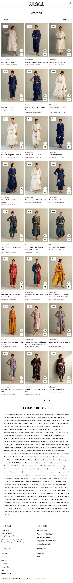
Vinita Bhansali (49, 508)
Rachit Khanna (42, 475)
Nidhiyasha (7, 466)
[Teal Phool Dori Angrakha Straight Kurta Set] (36, 225)
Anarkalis (4, 564)
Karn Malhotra (21, 451)
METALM (17, 460)
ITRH (66, 441)
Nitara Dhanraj (54, 466)
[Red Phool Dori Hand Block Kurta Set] (36, 273)
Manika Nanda (29, 457)
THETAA (19, 505)
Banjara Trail (33, 423)
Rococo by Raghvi (48, 481)
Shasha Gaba (30, 490)
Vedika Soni (34, 508)
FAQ (38, 557)
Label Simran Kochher (32, 454)
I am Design (35, 441)
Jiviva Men (53, 448)
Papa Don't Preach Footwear (13, 472)
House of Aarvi (32, 438)
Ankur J (60, 417)
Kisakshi (49, 451)
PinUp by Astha (59, 472)
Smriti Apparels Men (31, 496)
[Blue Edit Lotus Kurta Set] (60, 40)
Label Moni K (12, 454)
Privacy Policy (42, 531)
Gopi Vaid (60, 435)
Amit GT (35, 417)
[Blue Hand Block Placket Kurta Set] (12, 367)
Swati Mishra (17, 502)
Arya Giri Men (44, 420)
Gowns (4, 557)
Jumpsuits (5, 567)
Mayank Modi (51, 457)
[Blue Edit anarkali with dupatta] (36, 178)
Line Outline (61, 454)
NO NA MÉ (35, 469)
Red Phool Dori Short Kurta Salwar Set (10, 296)
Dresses (4, 553)
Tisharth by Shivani (45, 505)
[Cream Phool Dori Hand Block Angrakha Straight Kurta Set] (36, 320)
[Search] (65, 4)
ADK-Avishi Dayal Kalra (47, 414)
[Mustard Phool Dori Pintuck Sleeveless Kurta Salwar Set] (60, 273)
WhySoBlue (65, 511)
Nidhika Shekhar (57, 463)
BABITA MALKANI (23, 423)
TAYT (53, 502)
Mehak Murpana (9, 460)
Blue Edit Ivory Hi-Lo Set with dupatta (59, 108)
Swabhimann (8, 502)
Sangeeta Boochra (10, 487)
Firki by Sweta (35, 435)
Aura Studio (8, 423)
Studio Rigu (36, 499)
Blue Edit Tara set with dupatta (36, 62)
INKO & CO (45, 441)
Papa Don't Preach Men (30, 472)
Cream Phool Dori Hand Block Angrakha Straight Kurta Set (35, 343)
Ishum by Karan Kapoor (57, 441)
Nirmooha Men (34, 466)
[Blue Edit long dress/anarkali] (12, 133)
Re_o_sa (52, 478)
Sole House (52, 496)
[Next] (49, 400)
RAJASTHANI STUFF (31, 478)
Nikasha (19, 466)
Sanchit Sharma (61, 484)
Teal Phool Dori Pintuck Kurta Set (11, 248)
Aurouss (15, 423)
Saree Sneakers (30, 487)
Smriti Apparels (19, 496)
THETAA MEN (35, 505)
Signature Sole (9, 496)
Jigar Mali (42, 448)
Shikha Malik (53, 490)
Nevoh (49, 463)
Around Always (16, 420)
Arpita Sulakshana (27, 420)
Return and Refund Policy (46, 537)
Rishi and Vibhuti (9, 481)
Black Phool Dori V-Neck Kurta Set (35, 390)
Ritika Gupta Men (37, 481)
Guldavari (7, 438)
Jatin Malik (31, 445)
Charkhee (44, 426)
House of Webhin (25, 441)
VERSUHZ (41, 508)
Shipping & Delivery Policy (46, 541)
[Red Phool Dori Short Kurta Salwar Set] (12, 273)
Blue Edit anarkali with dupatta (36, 200)
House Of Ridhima (53, 438)
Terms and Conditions (45, 534)
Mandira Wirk (8, 457)
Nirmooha (26, 466)
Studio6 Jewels (54, 499)
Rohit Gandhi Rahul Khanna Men (19, 484)
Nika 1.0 (14, 466)
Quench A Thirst (32, 475)
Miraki (30, 460)
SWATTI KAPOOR (26, 502)
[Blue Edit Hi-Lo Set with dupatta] (12, 178)
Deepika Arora (47, 429)
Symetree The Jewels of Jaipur (42, 502)
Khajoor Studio (41, 451)
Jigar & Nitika (22, 448)
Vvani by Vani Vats (46, 511)
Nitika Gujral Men (9, 469)
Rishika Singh (19, 481)
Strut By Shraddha (26, 499)
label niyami (20, 454)
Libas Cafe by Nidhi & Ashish (48, 454)
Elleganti (13, 432)
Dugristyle (7, 432)
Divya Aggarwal (58, 429)
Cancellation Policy (44, 544)
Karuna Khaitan (31, 451)
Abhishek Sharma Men (33, 414)
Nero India (33, 463)
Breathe (6, 426)
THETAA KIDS (27, 505)
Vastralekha (26, 508)
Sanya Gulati (20, 487)
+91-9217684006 (7, 533)
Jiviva (47, 448)
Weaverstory (57, 511)
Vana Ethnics (62, 505)
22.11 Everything (8, 414)
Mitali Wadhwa (37, 460)
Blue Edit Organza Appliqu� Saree (35, 108)
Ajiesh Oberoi (11, 417)
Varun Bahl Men (16, 508)
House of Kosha (42, 438)
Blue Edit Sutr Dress (8, 62)
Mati (45, 457)
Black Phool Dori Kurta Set (58, 389)
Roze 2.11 (45, 484)
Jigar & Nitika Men (32, 448)
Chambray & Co (28, 426)
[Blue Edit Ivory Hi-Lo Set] (36, 133)
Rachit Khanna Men (53, 475)
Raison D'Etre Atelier (19, 478)
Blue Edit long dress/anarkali (11, 155)
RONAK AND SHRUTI (36, 484)
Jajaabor (24, 445)
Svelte (62, 499)
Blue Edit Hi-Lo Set (55, 155)
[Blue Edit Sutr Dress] (12, 40)
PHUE (52, 472)
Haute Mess (23, 438)
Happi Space (15, 438)
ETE (63, 432)
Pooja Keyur (8, 475)
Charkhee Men (53, 426)
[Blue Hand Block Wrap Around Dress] (60, 320)
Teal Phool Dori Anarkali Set (58, 247)
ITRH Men (7, 445)
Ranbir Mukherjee (43, 478)
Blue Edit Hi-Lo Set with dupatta (9, 201)
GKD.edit (53, 435)
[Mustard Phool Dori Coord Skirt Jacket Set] (12, 320)
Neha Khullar (25, 463)
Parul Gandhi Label (44, 472)
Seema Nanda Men (10, 490)
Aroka (9, 420)
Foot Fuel (42, 435)
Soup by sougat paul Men (12, 499)
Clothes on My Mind (16, 429)
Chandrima (37, 426)
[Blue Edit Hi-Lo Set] (60, 133)
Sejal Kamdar (21, 490)
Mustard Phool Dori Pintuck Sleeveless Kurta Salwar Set (59, 296)
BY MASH (12, 426)
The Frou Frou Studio (62, 502)
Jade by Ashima (15, 445)
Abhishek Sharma (19, 414)
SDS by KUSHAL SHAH (51, 487)
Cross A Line (38, 429)
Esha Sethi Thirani (42, 432)
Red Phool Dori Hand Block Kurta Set (36, 296)
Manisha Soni (39, 457)
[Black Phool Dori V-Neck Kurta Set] (36, 367)
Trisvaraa (55, 505)
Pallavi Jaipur (43, 469)
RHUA (58, 478)
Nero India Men (41, 463)
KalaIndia (7, 451)
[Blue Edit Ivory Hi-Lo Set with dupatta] (60, 85)
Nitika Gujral (63, 466)
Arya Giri (36, 420)
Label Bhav (61, 451)
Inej (40, 441)
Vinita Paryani (58, 508)
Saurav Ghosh (40, 487)
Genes (48, 435)
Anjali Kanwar (52, 417)
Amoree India (43, 417)
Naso (61, 460)
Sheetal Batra (44, 490)
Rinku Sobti (63, 478)
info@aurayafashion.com (10, 536)
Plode (66, 472)
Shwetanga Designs (20, 493)
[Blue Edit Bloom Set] (60, 178)
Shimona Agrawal (62, 490)
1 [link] (23, 400)
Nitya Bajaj (18, 469)
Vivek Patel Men (13, 511)
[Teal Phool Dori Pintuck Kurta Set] (12, 225)
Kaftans (4, 570)
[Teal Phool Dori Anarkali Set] (60, 225)
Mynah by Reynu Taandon (51, 460)
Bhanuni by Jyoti (54, 423)
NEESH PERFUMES (15, 463)
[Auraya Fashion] (36, 3)
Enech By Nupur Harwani (28, 432)
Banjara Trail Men (42, 423)
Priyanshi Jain (16, 475)
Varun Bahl (7, 508)
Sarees (4, 560)
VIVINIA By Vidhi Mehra (25, 511)
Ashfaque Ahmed (54, 420)
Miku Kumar (24, 460)
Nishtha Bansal (44, 466)
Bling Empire (63, 423)
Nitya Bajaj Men (27, 469)
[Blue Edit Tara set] (12, 85)
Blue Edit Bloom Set (56, 200)
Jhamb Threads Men (10, 448)
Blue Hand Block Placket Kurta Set (11, 390)
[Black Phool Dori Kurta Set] (60, 367)
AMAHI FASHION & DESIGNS (25, 417)
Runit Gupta (52, 484)
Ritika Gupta (27, 481)
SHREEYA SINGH (8, 493)
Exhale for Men (13, 435)
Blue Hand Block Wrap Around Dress (59, 343)
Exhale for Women (24, 435)
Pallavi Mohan (52, 469)
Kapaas (13, 451)
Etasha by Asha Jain (54, 432)
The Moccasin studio (10, 505)
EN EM (19, 432)
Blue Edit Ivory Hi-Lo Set (33, 155)
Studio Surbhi (44, 499)
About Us (40, 553)
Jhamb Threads (51, 445)
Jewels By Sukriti (40, 445)
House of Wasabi (14, 441)
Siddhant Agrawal (49, 493)
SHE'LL (37, 490)
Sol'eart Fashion (43, 496)
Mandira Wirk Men (19, 457)
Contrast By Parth (28, 429)
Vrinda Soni (36, 511)
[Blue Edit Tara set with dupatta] (36, 40)
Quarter (23, 475)
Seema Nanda (63, 487)
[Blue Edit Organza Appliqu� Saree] (36, 85)
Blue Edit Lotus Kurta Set (57, 62)
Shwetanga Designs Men (35, 493)
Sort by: (66, 20)
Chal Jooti (19, 426)
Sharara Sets (6, 574)
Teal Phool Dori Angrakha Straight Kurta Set (34, 248)
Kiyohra (54, 451)
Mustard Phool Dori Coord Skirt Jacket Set (12, 343)
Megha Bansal (61, 457)
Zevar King (7, 514)
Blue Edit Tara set (7, 107)
